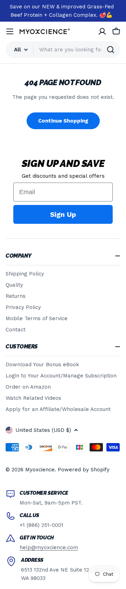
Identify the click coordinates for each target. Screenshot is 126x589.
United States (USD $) (43, 430)
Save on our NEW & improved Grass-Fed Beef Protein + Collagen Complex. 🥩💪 (62, 10)
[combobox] (63, 49)
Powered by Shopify (84, 469)
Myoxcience (40, 469)
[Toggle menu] (10, 31)
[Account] (102, 31)
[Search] (110, 49)
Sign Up (63, 214)
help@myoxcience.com (49, 547)
